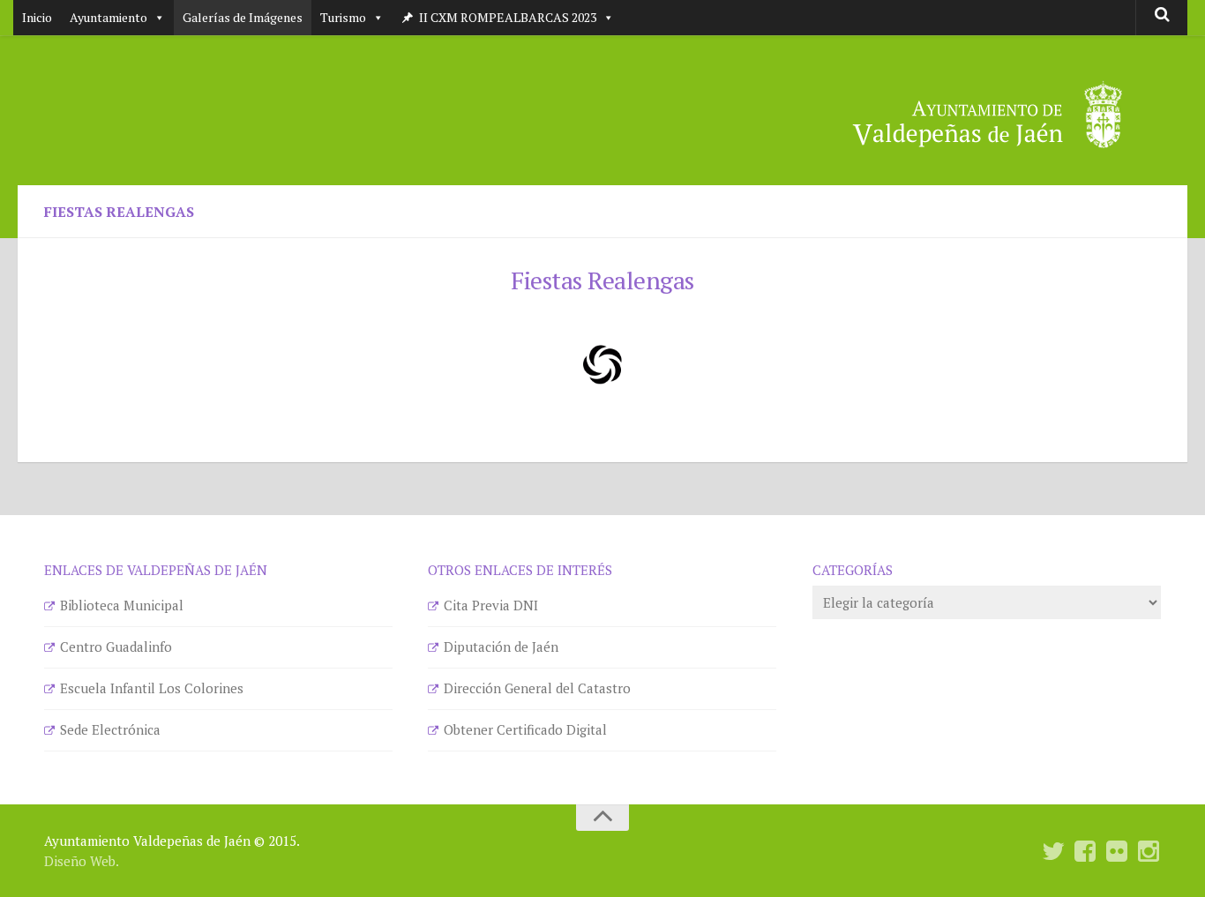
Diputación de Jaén (501, 646)
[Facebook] (1085, 852)
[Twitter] (1053, 852)
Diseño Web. (81, 861)
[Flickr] (1116, 852)
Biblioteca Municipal (121, 605)
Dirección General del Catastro (537, 688)
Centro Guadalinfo (116, 646)
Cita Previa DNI (491, 605)
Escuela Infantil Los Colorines (151, 688)
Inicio (37, 17)
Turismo (343, 17)
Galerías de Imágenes (243, 17)
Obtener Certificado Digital (525, 729)
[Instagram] (1148, 852)
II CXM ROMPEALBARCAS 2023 (507, 17)
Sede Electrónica (110, 729)
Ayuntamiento (108, 17)
